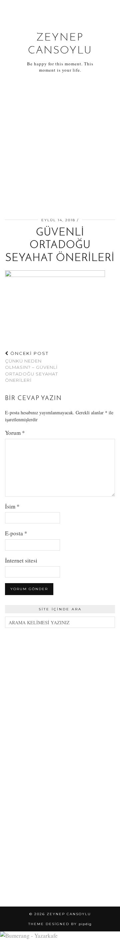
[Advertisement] (60, 146)
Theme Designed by (60, 924)
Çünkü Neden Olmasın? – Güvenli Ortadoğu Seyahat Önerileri (31, 367)
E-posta (16, 533)
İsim (12, 506)
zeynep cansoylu (69, 914)
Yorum (15, 433)
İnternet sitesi (21, 560)
